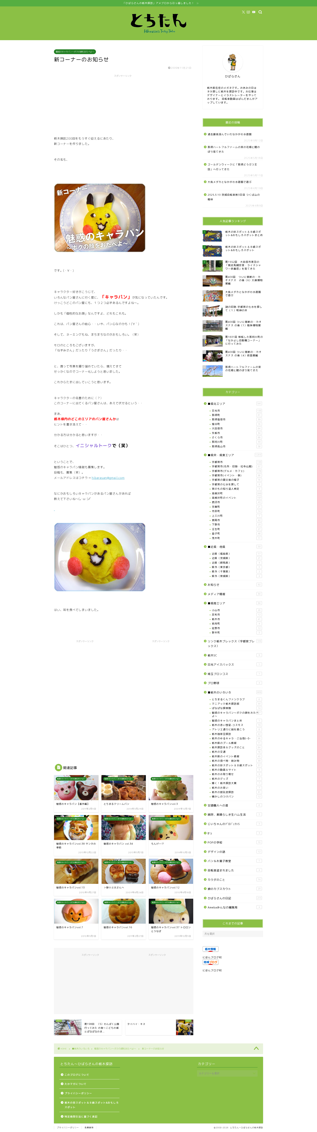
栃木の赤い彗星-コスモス (236, 725)
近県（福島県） (236, 553)
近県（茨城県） (236, 558)
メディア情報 (234, 594)
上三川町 (236, 515)
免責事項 (89, 1127)
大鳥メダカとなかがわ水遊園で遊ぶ (230, 182)
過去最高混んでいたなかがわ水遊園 (230, 134)
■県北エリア (234, 404)
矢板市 (236, 433)
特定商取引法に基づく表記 (81, 1116)
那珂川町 (236, 441)
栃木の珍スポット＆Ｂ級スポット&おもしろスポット (92, 1105)
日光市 (236, 410)
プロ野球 (234, 683)
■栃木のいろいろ (234, 692)
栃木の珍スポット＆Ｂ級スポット (236, 765)
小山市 (236, 610)
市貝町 (236, 511)
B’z (234, 833)
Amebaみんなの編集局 (234, 907)
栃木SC (234, 655)
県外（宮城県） (236, 576)
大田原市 (236, 428)
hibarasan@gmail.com (108, 478)
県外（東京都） (236, 567)
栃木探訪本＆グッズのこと (236, 747)
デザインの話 (234, 852)
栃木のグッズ (236, 778)
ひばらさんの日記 (234, 898)
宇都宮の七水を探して (236, 484)
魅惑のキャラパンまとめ (236, 720)
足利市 (236, 614)
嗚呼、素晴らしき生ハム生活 (234, 815)
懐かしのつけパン (236, 796)
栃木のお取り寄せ (236, 774)
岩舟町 (236, 623)
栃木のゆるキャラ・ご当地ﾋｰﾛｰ (236, 738)
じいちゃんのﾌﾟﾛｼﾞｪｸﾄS (234, 824)
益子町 (236, 533)
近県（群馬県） (236, 562)
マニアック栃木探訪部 (236, 703)
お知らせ (234, 585)
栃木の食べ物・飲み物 (236, 760)
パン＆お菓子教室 (234, 861)
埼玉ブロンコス (234, 674)
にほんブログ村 (212, 957)
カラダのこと (234, 880)
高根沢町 (236, 493)
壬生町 (236, 529)
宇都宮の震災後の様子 (236, 479)
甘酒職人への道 (234, 805)
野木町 (236, 632)
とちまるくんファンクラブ (236, 699)
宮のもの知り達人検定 (236, 488)
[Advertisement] (123, 104)
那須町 (236, 415)
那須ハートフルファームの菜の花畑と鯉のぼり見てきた (234, 149)
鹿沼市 (236, 502)
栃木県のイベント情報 (236, 756)
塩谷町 (236, 424)
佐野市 (236, 628)
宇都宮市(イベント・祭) (236, 475)
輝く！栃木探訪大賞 (236, 783)
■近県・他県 (234, 547)
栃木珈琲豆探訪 (236, 734)
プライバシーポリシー (78, 1093)
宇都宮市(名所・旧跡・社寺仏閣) (236, 466)
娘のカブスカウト (234, 889)
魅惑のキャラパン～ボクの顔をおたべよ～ (75, 51)
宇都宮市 (236, 462)
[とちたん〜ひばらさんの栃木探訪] (158, 36)
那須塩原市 (236, 419)
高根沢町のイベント (236, 497)
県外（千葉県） (236, 571)
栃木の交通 (236, 751)
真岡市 (236, 520)
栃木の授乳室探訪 (236, 792)
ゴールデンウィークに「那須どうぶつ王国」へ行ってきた (232, 167)
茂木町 (236, 538)
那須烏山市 (236, 446)
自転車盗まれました (234, 870)
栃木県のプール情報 (236, 743)
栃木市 (236, 619)
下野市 (236, 524)
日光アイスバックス (234, 665)
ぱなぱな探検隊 (236, 708)
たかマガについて (76, 1084)
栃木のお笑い (236, 787)
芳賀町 (236, 506)
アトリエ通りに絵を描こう (236, 729)
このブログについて (77, 1074)
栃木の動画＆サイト (236, 769)
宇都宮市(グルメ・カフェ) (236, 471)
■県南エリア (234, 603)
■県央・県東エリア (234, 455)
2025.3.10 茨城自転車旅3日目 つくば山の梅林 (234, 197)
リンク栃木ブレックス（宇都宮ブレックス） (234, 643)
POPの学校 (234, 842)
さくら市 (236, 437)
